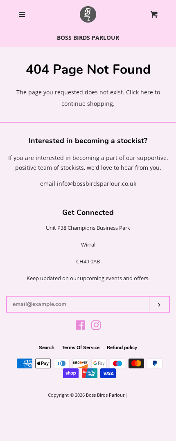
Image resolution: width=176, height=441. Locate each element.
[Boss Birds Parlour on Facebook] (80, 327)
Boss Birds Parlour (105, 395)
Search (46, 347)
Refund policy (122, 347)
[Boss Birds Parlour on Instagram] (96, 327)
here (146, 92)
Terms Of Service (80, 347)
